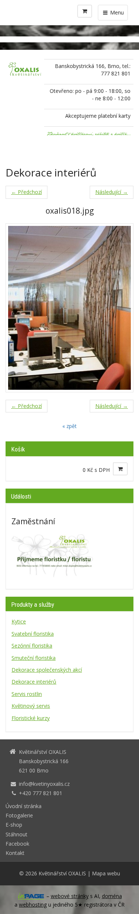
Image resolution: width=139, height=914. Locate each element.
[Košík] (84, 11)
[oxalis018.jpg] (69, 307)
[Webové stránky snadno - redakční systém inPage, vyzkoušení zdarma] (31, 896)
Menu (116, 12)
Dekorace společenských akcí (46, 669)
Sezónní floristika (31, 645)
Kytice (18, 621)
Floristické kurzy (30, 718)
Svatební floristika (32, 633)
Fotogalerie (19, 815)
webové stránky (70, 896)
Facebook (17, 843)
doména (112, 896)
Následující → (111, 191)
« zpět (69, 426)
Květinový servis (30, 705)
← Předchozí (26, 191)
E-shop (14, 824)
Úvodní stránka (24, 806)
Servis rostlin (26, 693)
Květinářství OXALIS (62, 873)
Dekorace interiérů (33, 681)
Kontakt (15, 852)
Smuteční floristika (33, 657)
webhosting (33, 904)
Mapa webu (106, 873)
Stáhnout (16, 834)
